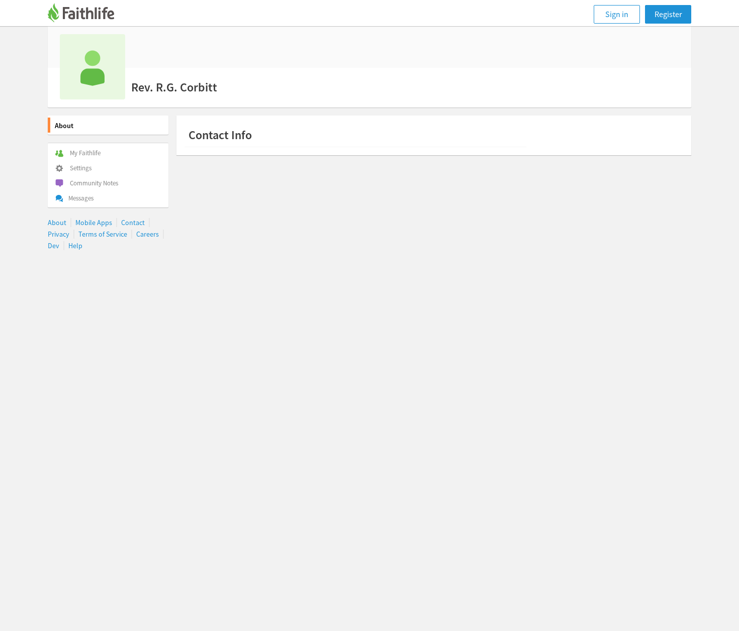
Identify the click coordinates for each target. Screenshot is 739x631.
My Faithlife (85, 153)
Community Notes (94, 183)
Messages (81, 198)
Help (75, 245)
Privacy (58, 234)
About (64, 125)
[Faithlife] (87, 14)
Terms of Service (102, 234)
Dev (53, 245)
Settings (80, 168)
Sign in (616, 14)
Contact (133, 222)
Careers (147, 234)
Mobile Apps (93, 222)
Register (668, 14)
